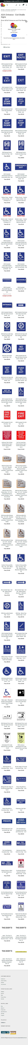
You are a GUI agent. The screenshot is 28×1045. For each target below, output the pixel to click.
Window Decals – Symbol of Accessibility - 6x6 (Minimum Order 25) (21, 199)
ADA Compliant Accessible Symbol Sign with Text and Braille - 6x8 (21, 265)
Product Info (3, 1009)
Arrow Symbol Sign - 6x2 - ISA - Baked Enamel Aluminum (7, 591)
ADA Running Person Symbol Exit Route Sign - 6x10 (21, 154)
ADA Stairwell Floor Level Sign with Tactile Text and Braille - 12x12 (21, 725)
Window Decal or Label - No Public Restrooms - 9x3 (7, 872)
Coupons (2, 1015)
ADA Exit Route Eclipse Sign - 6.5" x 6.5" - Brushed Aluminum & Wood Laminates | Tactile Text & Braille (21, 469)
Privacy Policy (3, 997)
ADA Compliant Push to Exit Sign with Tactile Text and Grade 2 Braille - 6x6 (21, 379)
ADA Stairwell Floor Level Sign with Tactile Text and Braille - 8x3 (7, 725)
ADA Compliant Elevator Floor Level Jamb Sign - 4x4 (21, 701)
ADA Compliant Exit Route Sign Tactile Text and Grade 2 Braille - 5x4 (21, 65)
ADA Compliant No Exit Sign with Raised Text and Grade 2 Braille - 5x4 (21, 357)
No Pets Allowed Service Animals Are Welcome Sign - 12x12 (21, 894)
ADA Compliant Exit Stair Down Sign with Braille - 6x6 (7, 110)
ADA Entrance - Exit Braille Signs (11, 9)
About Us (2, 1008)
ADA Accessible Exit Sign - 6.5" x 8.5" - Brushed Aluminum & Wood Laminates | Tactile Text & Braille (7, 543)
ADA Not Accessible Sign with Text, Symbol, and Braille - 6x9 (7, 335)
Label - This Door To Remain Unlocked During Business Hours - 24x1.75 (7, 937)
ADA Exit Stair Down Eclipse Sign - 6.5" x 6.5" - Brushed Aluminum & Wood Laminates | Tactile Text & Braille (7, 493)
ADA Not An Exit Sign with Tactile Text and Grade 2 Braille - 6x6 (7, 379)
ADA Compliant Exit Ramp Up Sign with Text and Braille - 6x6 (21, 132)
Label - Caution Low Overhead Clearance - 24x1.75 (21, 960)
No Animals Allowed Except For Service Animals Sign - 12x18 (21, 872)
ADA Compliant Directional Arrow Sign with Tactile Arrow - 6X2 (21, 314)
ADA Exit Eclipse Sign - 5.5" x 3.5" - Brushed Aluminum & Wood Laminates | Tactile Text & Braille (7, 469)
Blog (2, 1006)
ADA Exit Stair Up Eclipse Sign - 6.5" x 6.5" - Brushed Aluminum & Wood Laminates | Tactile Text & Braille (21, 493)
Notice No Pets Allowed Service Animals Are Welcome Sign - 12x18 (21, 915)
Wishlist (2, 982)
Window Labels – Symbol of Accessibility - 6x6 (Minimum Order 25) (21, 220)
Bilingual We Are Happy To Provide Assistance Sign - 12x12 (7, 788)
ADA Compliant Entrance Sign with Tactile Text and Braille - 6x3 (7, 314)
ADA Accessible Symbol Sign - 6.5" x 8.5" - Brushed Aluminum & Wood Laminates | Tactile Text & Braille (21, 543)
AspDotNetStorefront (22, 1037)
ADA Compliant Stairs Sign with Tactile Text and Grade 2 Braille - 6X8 (21, 635)
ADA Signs (3, 9)
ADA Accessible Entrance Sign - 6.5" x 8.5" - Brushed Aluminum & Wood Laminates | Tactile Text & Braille (7, 518)
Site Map (2, 1013)
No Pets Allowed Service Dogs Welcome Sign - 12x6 (7, 915)
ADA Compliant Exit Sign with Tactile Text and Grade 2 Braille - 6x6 (21, 89)
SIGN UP (14, 35)
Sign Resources (4, 1011)
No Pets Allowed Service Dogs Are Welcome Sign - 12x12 (7, 894)
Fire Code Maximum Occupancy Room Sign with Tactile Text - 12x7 (21, 830)
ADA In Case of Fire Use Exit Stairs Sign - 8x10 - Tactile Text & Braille (7, 658)
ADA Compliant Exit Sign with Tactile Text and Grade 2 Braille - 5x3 (7, 65)
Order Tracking (3, 980)
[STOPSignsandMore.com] (3, 5)
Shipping (2, 991)
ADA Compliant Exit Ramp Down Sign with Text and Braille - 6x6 (7, 132)
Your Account (3, 984)
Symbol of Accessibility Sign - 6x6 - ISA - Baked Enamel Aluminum (7, 566)
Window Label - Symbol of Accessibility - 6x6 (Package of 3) (7, 220)
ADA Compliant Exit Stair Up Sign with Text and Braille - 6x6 (21, 110)
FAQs (2, 995)
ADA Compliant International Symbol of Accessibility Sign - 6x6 (7, 175)
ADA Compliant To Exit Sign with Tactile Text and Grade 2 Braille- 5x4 (7, 89)
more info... (21, 1)
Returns (2, 993)
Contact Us (3, 978)
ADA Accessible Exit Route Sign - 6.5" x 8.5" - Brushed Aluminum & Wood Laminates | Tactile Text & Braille (21, 518)
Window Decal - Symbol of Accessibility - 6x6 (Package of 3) (7, 199)
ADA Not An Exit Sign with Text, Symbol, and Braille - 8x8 (21, 335)
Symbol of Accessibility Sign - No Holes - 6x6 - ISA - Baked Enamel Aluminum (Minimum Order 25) (21, 568)
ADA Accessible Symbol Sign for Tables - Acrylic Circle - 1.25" (7, 680)
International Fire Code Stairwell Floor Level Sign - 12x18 (7, 746)
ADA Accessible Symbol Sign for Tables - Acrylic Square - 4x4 (21, 680)
